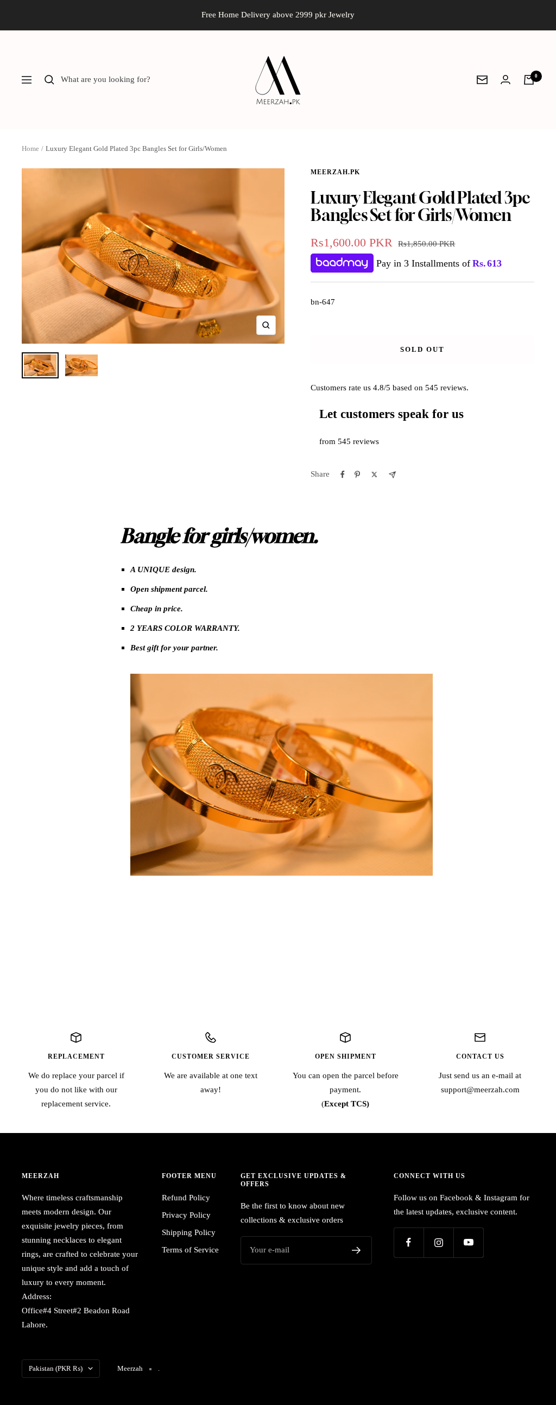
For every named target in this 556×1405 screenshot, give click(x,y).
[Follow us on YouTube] (468, 1242)
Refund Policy (186, 1197)
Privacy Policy (186, 1215)
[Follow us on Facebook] (409, 1242)
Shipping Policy (189, 1232)
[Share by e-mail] (392, 474)
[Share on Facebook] (342, 474)
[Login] (505, 79)
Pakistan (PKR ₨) (56, 1368)
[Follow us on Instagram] (438, 1242)
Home (30, 148)
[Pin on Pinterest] (357, 474)
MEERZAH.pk (335, 172)
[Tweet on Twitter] (374, 474)
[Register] (356, 1250)
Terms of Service (190, 1249)
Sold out (422, 349)
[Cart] (528, 80)
